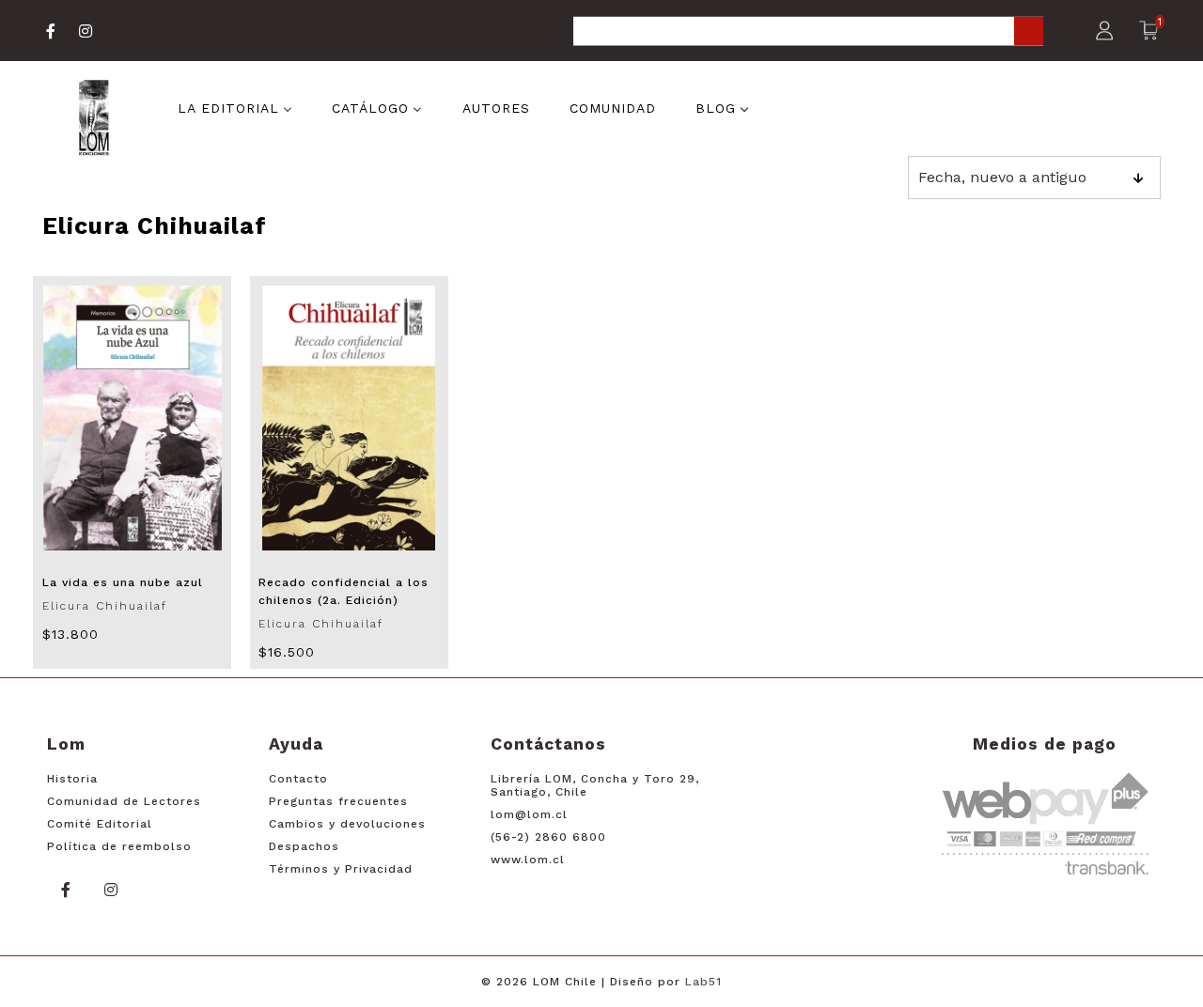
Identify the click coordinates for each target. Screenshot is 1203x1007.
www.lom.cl (528, 859)
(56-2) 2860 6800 (548, 837)
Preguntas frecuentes (338, 801)
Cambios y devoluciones (347, 823)
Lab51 (703, 981)
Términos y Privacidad (341, 868)
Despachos (304, 846)
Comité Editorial (99, 823)
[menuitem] (235, 107)
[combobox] (808, 32)
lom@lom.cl (529, 814)
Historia (72, 778)
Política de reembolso (119, 846)
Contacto (298, 778)
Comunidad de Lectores (124, 801)
